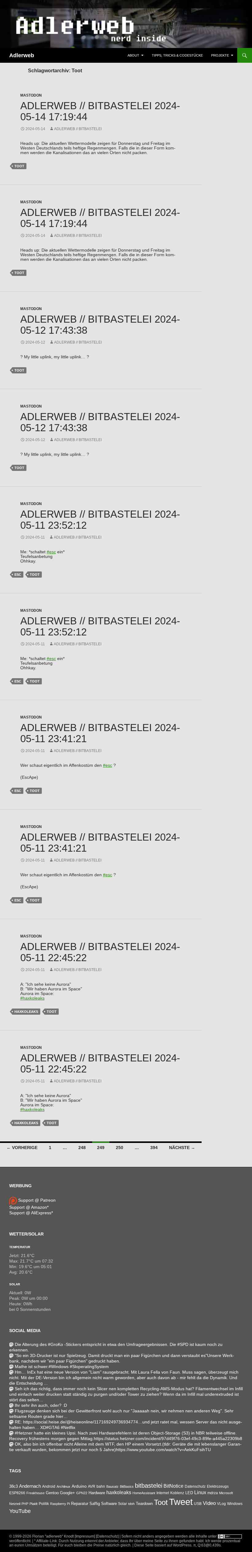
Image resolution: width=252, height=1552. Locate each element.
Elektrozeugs (218, 1486)
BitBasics (127, 1486)
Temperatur (19, 1247)
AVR (91, 1486)
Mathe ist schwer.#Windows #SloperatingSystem (62, 1366)
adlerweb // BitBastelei (78, 129)
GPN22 (81, 1493)
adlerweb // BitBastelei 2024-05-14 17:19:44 (100, 111)
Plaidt (33, 1504)
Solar (14, 1284)
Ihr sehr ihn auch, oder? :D (41, 1405)
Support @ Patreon (36, 1200)
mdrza (212, 1493)
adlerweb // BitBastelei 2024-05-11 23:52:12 (100, 519)
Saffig (94, 1504)
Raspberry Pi (60, 1504)
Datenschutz (195, 1486)
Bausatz (112, 1486)
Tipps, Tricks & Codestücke (177, 55)
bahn (100, 1486)
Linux (200, 1492)
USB (198, 1504)
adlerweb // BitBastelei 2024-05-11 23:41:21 (100, 733)
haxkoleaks (26, 1011)
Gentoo (52, 1492)
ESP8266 (17, 1493)
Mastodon (31, 95)
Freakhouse (35, 1493)
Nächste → (182, 1147)
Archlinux (63, 1486)
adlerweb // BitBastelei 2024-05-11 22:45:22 (100, 952)
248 (82, 1147)
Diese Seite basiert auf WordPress (162, 1545)
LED (189, 1493)
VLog (221, 1504)
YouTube (20, 1511)
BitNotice (173, 1486)
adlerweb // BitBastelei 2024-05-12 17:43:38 (100, 324)
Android (48, 1486)
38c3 (13, 1486)
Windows (234, 1504)
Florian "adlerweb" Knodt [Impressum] (63, 1536)
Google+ (67, 1492)
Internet (162, 1493)
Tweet (181, 1502)
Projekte (220, 55)
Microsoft (226, 1493)
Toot (19, 166)
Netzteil (14, 1504)
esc (17, 574)
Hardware (97, 1493)
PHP (25, 1504)
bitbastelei (148, 1485)
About (133, 55)
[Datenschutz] (107, 1536)
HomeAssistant (143, 1493)
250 (119, 1147)
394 (154, 1147)
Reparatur (79, 1503)
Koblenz (177, 1493)
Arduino (79, 1486)
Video (209, 1503)
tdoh (131, 1504)
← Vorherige (21, 1147)
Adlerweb (21, 55)
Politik (44, 1504)
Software (109, 1503)
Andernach (30, 1486)
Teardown (144, 1503)
